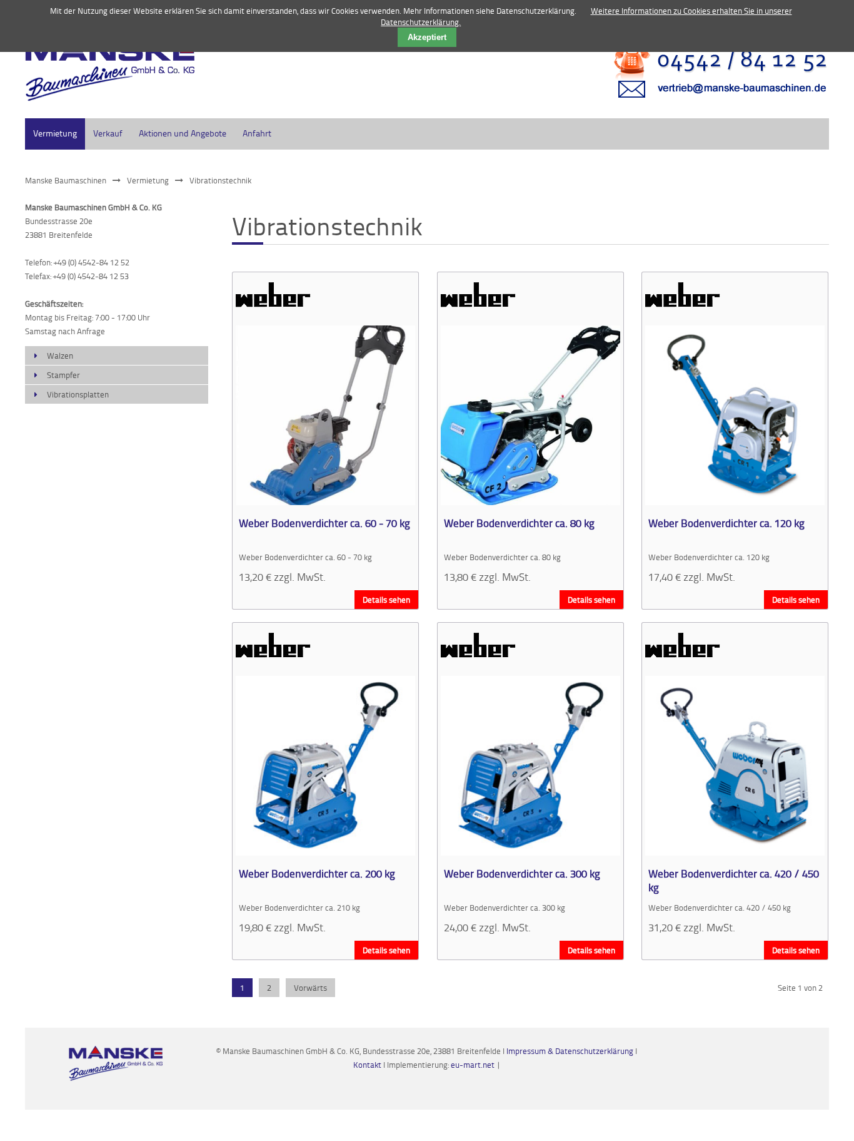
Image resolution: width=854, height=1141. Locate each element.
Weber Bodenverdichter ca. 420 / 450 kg (733, 880)
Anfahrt (257, 133)
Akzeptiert (427, 37)
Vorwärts (310, 987)
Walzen (60, 355)
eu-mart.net (473, 1064)
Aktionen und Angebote (182, 133)
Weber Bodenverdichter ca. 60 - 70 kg (324, 522)
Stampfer (63, 375)
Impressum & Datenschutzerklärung (569, 1051)
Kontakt (368, 1064)
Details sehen (386, 599)
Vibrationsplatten (78, 394)
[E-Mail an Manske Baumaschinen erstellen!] (712, 103)
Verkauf (108, 133)
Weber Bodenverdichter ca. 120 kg (726, 522)
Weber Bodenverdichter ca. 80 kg (519, 522)
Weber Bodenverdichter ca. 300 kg (522, 873)
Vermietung (55, 133)
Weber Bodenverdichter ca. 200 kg (317, 873)
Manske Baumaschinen (65, 180)
